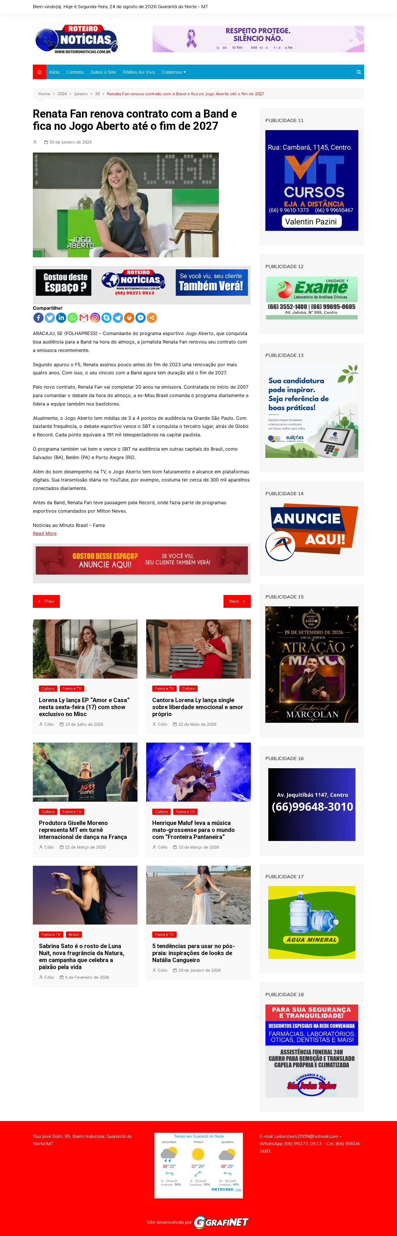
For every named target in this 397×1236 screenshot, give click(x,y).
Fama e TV (72, 688)
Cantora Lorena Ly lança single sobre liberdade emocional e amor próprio (197, 707)
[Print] (129, 318)
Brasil (74, 934)
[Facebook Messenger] (140, 318)
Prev (49, 601)
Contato (75, 72)
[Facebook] (38, 318)
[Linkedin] (61, 318)
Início (54, 72)
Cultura (48, 688)
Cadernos (172, 72)
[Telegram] (118, 318)
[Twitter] (50, 318)
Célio (49, 724)
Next (234, 601)
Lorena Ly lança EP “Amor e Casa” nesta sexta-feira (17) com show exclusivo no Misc (84, 707)
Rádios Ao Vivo (139, 72)
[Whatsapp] (72, 318)
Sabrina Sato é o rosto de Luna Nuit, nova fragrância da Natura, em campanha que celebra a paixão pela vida (81, 957)
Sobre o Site (103, 72)
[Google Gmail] (84, 318)
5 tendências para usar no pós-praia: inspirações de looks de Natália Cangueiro (193, 953)
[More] (152, 318)
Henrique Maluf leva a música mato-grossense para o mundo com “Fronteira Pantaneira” (193, 829)
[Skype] (106, 318)
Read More (45, 533)
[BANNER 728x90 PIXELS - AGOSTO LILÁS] (258, 38)
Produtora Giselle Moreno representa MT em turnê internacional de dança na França (83, 829)
